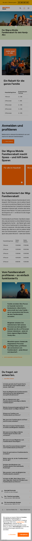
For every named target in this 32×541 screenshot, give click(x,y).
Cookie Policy (20, 522)
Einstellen (13, 534)
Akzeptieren (24, 534)
